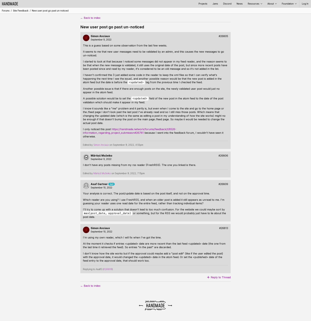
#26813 (223, 228)
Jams (215, 3)
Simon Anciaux (100, 36)
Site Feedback (21, 10)
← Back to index (90, 17)
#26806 (223, 155)
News (240, 3)
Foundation (288, 3)
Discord (227, 3)
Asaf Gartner (99, 184)
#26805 (223, 36)
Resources (254, 3)
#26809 (223, 184)
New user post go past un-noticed (50, 10)
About (270, 3)
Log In (305, 3)
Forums (6, 10)
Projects (203, 3)
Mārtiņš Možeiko (101, 155)
